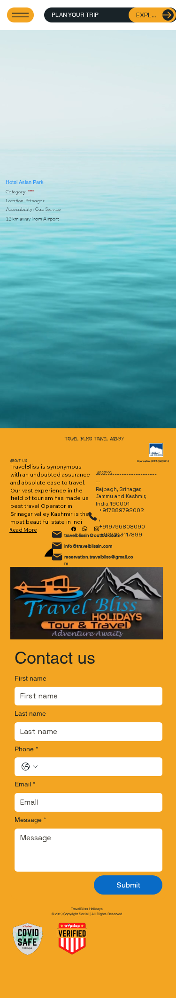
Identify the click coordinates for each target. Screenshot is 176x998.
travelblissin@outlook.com (92, 535)
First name (30, 678)
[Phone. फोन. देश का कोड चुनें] (29, 766)
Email (25, 784)
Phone (26, 749)
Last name (30, 713)
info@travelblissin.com (88, 546)
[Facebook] (73, 529)
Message (30, 819)
